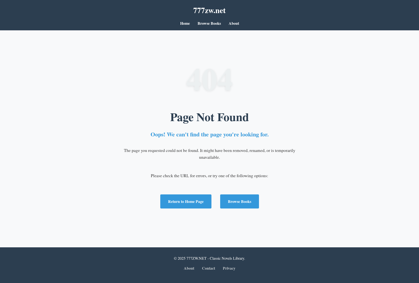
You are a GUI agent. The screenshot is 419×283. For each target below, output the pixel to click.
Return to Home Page (186, 201)
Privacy (229, 268)
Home (185, 23)
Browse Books (209, 23)
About (234, 23)
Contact (208, 268)
